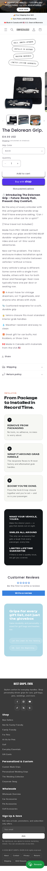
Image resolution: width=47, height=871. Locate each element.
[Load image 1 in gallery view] (12, 120)
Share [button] (8, 356)
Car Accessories (9, 799)
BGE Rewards (21, 861)
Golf (4, 744)
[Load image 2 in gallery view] (23, 120)
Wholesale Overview (11, 794)
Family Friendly (9, 730)
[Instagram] (23, 701)
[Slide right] (44, 121)
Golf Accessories (9, 809)
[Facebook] (17, 701)
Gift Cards (7, 754)
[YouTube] (29, 701)
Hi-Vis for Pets (8, 739)
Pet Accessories (9, 804)
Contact (16, 855)
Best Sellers (7, 720)
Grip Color (7, 145)
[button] (6, 30)
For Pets (6, 735)
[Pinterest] (29, 707)
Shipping (5, 141)
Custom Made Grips (11, 767)
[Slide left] (3, 121)
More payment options (23, 188)
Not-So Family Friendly (12, 725)
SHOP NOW (23, 9)
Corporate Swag (9, 781)
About (6, 855)
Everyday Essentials (11, 749)
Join (23, 836)
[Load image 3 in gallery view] (35, 120)
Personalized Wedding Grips (15, 772)
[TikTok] (17, 707)
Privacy (27, 855)
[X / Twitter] (23, 707)
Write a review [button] (23, 593)
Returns (37, 855)
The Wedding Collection (13, 777)
